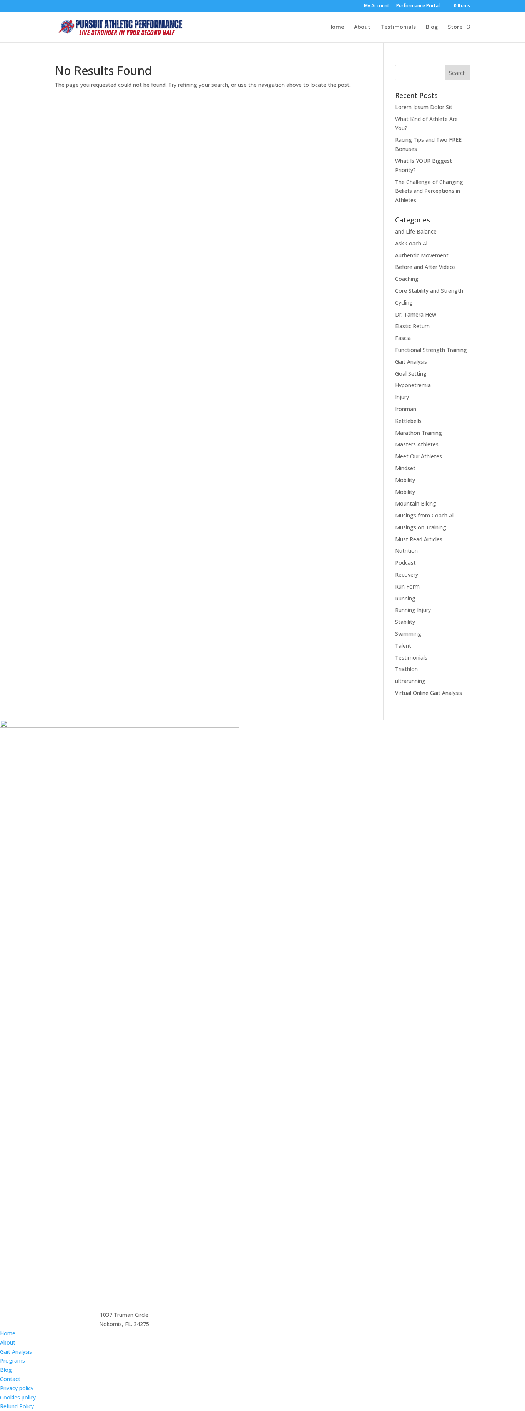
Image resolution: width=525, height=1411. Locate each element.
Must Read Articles (418, 539)
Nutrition (406, 550)
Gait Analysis (411, 361)
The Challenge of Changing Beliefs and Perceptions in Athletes (429, 191)
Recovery (406, 574)
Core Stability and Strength (429, 290)
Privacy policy (16, 1388)
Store (455, 27)
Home (336, 27)
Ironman (405, 409)
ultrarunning (410, 681)
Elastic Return (412, 326)
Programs (12, 1360)
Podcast (405, 562)
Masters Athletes (417, 444)
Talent (403, 645)
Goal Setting (411, 373)
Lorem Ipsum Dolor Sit (423, 107)
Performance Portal (418, 6)
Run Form (407, 586)
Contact (10, 1379)
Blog (432, 27)
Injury (402, 397)
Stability (405, 621)
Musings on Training (420, 527)
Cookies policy (18, 1397)
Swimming (408, 633)
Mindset (405, 468)
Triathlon (406, 669)
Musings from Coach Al (424, 515)
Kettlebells (408, 420)
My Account (376, 6)
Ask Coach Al (411, 243)
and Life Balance (416, 231)
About (362, 27)
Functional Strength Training (431, 349)
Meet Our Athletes (418, 456)
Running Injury (413, 609)
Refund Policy (17, 1406)
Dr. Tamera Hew (415, 314)
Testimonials (398, 27)
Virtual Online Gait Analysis (428, 692)
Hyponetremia (413, 385)
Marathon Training (418, 432)
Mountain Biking (415, 503)
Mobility (405, 480)
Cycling (404, 302)
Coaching (407, 278)
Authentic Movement (422, 255)
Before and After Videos (425, 266)
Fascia (403, 338)
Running (405, 598)
